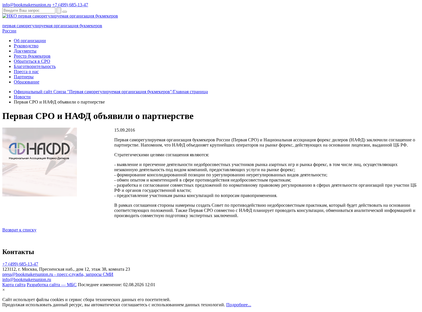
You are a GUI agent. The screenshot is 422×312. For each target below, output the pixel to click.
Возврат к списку (19, 229)
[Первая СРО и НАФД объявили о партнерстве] (39, 194)
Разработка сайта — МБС (52, 284)
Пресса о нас (26, 71)
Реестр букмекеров (32, 56)
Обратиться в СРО (32, 61)
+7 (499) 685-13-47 (70, 4)
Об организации (30, 40)
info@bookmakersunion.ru (26, 4)
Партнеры (24, 76)
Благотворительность (35, 66)
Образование (26, 81)
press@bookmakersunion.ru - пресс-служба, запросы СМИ (57, 274)
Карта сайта (14, 284)
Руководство (26, 45)
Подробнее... (238, 304)
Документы (25, 50)
